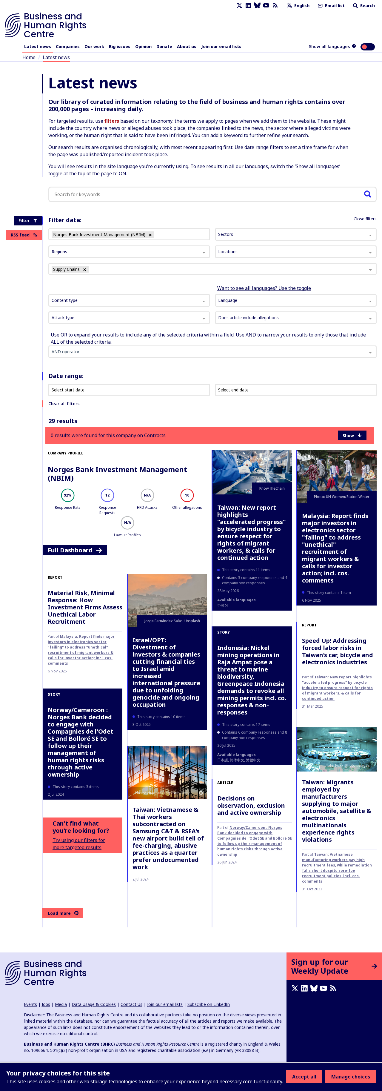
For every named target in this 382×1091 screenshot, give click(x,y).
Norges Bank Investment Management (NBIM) (117, 473)
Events (30, 1004)
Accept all (304, 1076)
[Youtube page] (266, 5)
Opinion (143, 46)
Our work (94, 46)
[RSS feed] (275, 5)
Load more (59, 913)
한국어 (222, 605)
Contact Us (131, 1004)
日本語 (222, 760)
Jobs (46, 1004)
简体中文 (237, 760)
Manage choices (350, 1076)
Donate (164, 46)
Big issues (119, 46)
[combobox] (129, 300)
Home (29, 57)
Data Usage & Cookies (94, 1004)
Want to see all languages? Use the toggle (264, 288)
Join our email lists (221, 46)
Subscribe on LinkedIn (208, 1004)
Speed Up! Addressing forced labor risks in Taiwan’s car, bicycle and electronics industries (337, 651)
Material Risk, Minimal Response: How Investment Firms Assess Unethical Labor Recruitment (85, 607)
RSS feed (20, 235)
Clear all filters (63, 403)
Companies (68, 46)
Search (367, 5)
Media (61, 1004)
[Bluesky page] (257, 5)
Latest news (37, 46)
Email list (334, 5)
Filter (24, 220)
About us (186, 46)
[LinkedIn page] (248, 5)
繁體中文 (253, 760)
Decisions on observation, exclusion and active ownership (251, 805)
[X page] (239, 5)
